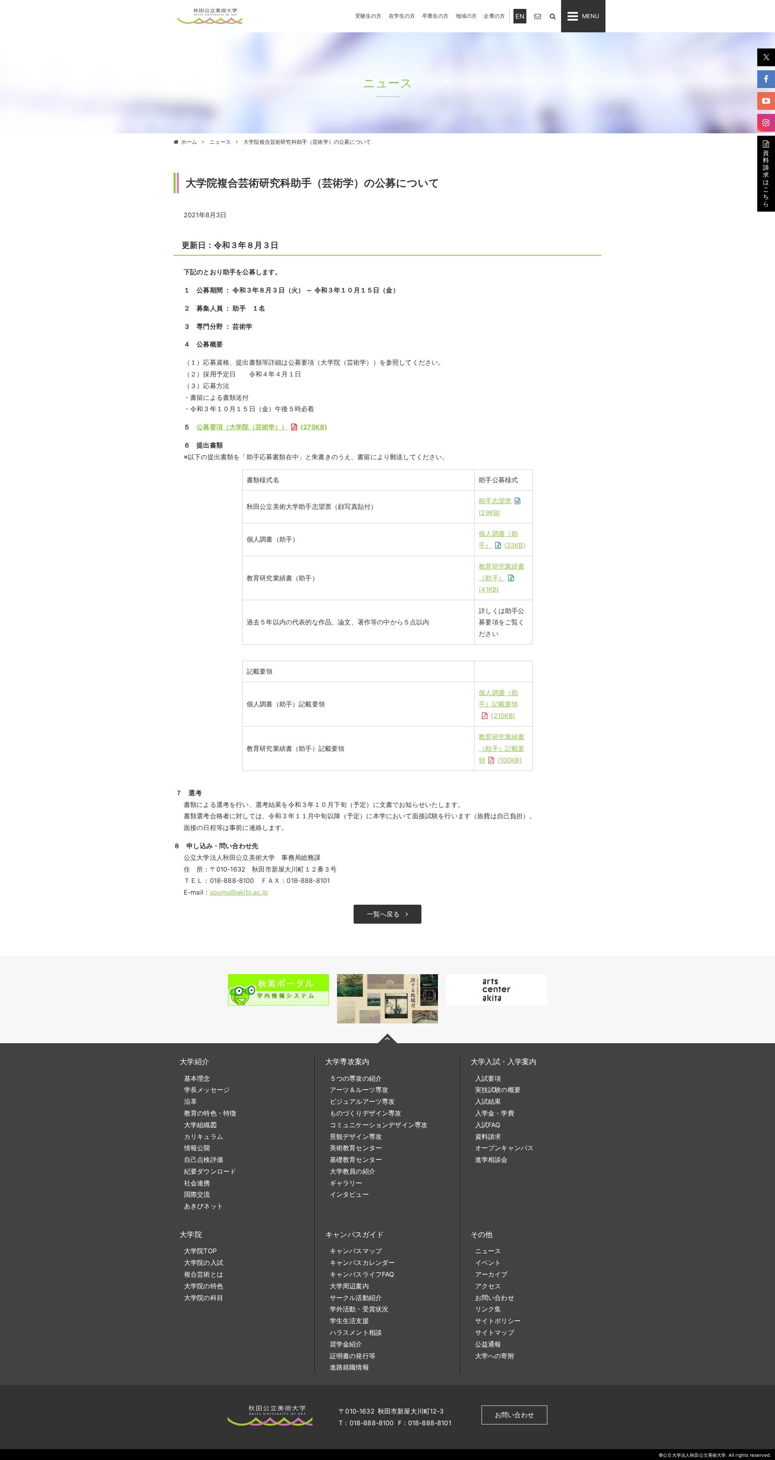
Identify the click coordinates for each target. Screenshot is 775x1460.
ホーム (189, 142)
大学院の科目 (203, 1298)
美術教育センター (356, 1148)
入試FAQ (488, 1125)
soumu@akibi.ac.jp (239, 892)
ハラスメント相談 (356, 1332)
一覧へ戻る (383, 914)
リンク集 (488, 1309)
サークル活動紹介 (356, 1298)
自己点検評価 (203, 1159)
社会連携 (197, 1183)
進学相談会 (491, 1159)
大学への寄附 (494, 1356)
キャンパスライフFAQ (362, 1274)
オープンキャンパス (504, 1148)
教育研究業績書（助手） (501, 578)
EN (519, 16)
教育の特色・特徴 (210, 1113)
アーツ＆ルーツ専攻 (359, 1090)
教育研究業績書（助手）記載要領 (501, 748)
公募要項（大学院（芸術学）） (260, 427)
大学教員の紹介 (352, 1171)
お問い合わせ (494, 1298)
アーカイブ (491, 1274)
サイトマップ (494, 1332)
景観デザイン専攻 (356, 1136)
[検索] (552, 16)
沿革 (190, 1101)
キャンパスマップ (356, 1251)
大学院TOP (200, 1251)
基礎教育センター (356, 1159)
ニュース (220, 142)
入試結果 (488, 1101)
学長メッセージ (207, 1090)
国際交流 (197, 1194)
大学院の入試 (203, 1262)
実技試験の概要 (498, 1090)
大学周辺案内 (349, 1286)
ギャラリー (346, 1183)
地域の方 (466, 16)
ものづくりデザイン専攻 (366, 1113)
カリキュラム (203, 1136)
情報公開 (197, 1148)
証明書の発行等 (352, 1356)
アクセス (488, 1286)
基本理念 (197, 1078)
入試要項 (488, 1078)
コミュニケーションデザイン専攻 (378, 1125)
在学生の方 (402, 16)
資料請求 (488, 1136)
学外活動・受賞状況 (359, 1309)
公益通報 (488, 1344)
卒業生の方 (435, 16)
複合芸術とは (203, 1274)
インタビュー (349, 1194)
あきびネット (203, 1206)
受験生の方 (368, 16)
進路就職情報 (349, 1367)
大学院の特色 (203, 1286)
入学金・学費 (494, 1113)
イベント (488, 1262)
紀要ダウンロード (210, 1171)
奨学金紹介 (346, 1344)
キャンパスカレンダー (362, 1262)
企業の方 (494, 16)
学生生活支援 (349, 1321)
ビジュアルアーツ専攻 (362, 1101)
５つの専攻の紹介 (356, 1078)
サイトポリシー (498, 1321)
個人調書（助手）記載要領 (498, 704)
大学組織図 (200, 1125)
